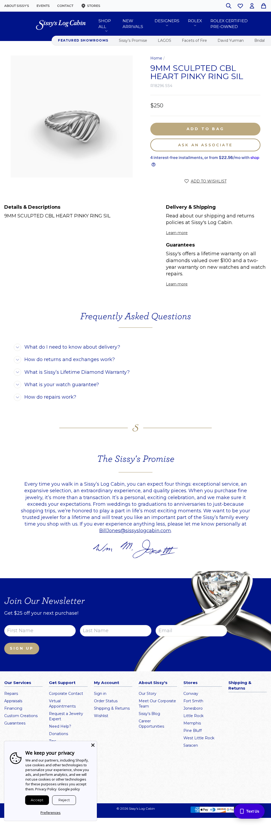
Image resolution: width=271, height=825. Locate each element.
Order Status (106, 701)
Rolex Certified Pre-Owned (229, 23)
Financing (13, 708)
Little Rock (193, 715)
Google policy (69, 789)
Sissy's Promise (133, 40)
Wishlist (101, 715)
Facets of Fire (194, 40)
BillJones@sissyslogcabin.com (135, 531)
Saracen (190, 745)
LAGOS (164, 40)
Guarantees (14, 723)
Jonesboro (193, 708)
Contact (65, 6)
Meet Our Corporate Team (157, 704)
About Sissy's (16, 6)
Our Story (147, 693)
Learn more (177, 232)
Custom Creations (21, 715)
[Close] (93, 745)
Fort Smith (193, 701)
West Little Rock (198, 738)
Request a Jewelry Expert (66, 716)
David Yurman (231, 40)
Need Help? (60, 726)
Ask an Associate (205, 145)
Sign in (100, 693)
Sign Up (22, 648)
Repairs (11, 693)
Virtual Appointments (62, 704)
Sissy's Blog (149, 713)
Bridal (259, 40)
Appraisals (13, 701)
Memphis (192, 723)
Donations (58, 733)
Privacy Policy (46, 789)
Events (43, 6)
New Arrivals (133, 23)
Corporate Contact (66, 693)
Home (156, 58)
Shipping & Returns (112, 708)
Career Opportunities (151, 724)
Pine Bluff (192, 730)
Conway (190, 693)
